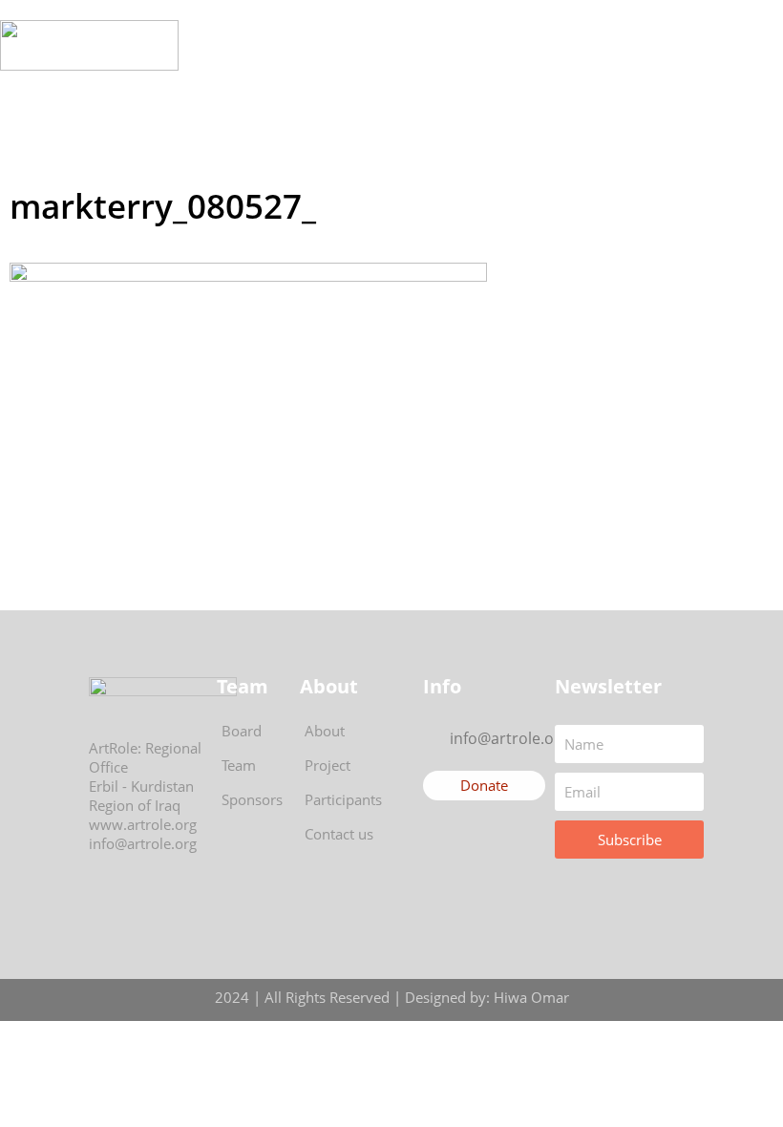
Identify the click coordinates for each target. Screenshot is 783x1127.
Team (239, 765)
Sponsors (252, 799)
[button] (411, 45)
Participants (343, 799)
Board (242, 730)
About (325, 730)
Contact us (339, 833)
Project (327, 765)
